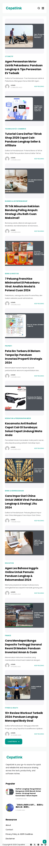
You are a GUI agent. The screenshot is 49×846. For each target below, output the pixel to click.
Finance (8, 636)
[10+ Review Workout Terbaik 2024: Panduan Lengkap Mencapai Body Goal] (24, 687)
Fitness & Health (11, 708)
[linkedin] (42, 845)
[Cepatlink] (14, 8)
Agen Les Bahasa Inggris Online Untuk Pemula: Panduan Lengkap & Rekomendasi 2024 (21, 574)
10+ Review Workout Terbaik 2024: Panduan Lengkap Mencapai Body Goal (24, 716)
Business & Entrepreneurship (16, 201)
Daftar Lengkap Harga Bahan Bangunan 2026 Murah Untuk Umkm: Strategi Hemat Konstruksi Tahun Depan (28, 792)
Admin (13, 85)
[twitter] (35, 845)
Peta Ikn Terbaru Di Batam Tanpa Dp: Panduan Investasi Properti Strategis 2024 (23, 356)
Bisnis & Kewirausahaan (14, 491)
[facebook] (31, 845)
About (8, 825)
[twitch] (45, 845)
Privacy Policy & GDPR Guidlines (19, 834)
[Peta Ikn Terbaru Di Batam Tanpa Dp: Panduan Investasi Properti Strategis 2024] (24, 325)
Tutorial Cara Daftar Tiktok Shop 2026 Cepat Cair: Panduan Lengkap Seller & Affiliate (23, 139)
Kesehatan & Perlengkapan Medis (18, 418)
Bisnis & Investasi (12, 274)
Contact (9, 829)
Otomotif (9, 56)
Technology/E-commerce (15, 129)
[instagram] (38, 845)
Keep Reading (39, 86)
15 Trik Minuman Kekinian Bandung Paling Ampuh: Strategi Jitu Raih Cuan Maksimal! (22, 212)
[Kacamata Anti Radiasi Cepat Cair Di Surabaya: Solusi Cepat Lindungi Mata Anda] (24, 398)
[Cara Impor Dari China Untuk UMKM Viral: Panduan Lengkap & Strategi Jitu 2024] (24, 470)
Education (9, 563)
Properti (8, 346)
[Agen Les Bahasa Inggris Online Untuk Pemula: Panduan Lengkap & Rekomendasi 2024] (24, 542)
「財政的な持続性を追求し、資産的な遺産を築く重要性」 (29, 806)
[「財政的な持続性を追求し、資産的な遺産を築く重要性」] (10, 808)
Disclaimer (10, 838)
